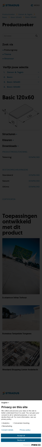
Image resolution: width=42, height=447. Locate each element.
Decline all (21, 440)
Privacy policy (25, 430)
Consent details (7, 430)
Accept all (21, 436)
